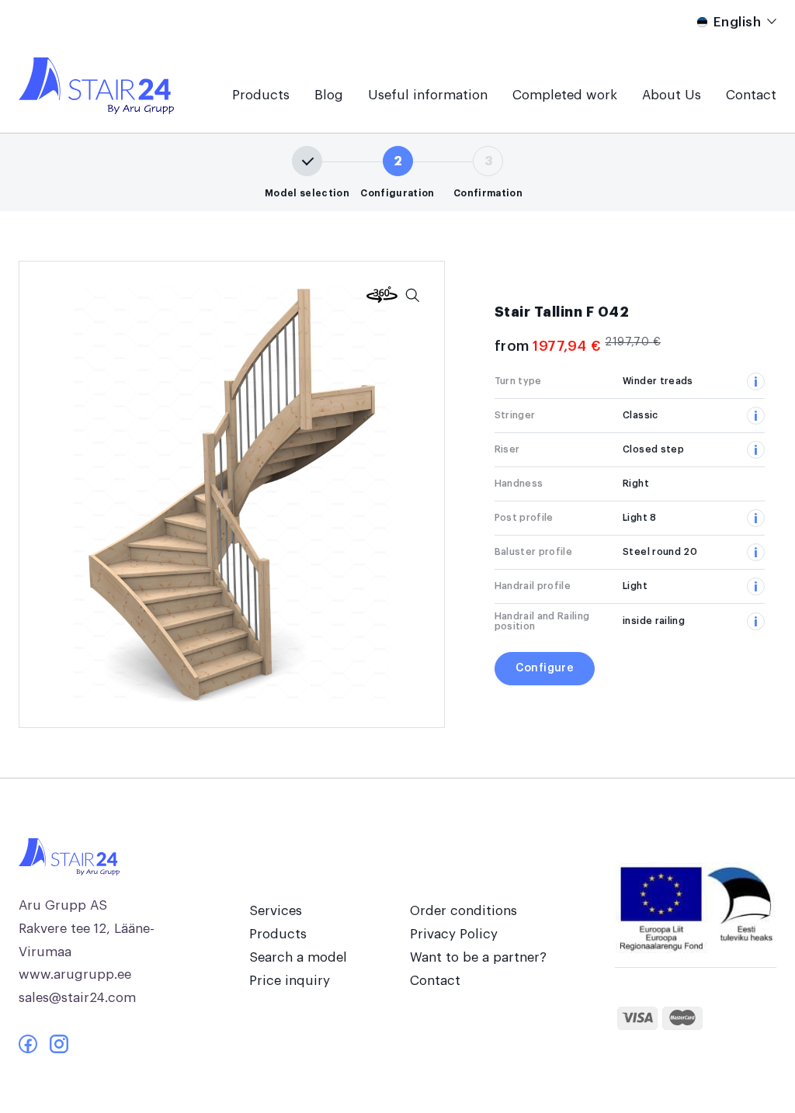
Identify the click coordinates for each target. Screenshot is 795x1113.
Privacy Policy (454, 934)
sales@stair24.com (77, 997)
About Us (671, 95)
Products (261, 95)
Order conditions (463, 910)
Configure (545, 668)
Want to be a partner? (478, 957)
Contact (751, 95)
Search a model (298, 957)
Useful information (428, 95)
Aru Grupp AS (63, 905)
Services (275, 910)
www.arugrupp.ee (75, 974)
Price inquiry (289, 980)
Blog (328, 95)
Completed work (564, 95)
